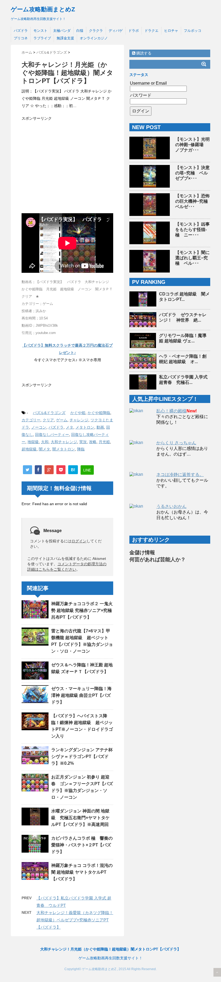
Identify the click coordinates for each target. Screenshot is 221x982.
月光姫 (104, 442)
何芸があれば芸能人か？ (157, 559)
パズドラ (21, 31)
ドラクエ (151, 31)
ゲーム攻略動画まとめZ (43, 9)
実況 (83, 442)
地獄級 (33, 442)
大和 (45, 442)
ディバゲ (116, 31)
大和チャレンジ (64, 442)
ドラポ (133, 31)
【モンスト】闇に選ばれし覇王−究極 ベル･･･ (192, 258)
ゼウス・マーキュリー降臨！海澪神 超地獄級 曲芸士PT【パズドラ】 (81, 695)
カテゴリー (31, 420)
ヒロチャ (171, 31)
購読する (143, 53)
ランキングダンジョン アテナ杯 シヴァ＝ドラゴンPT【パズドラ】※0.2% (84, 756)
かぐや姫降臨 (99, 413)
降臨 (81, 449)
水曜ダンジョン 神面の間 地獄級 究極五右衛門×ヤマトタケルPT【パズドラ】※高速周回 (80, 818)
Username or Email (148, 83)
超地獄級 (29, 449)
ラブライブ (42, 38)
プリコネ (21, 38)
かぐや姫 (77, 413)
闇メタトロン (63, 449)
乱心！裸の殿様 (171, 411)
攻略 (92, 442)
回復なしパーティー (52, 434)
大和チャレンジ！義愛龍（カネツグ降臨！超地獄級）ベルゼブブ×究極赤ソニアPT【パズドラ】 (74, 919)
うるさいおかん (171, 506)
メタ (69, 427)
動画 (100, 427)
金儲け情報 (142, 552)
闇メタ (44, 449)
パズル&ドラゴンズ (49, 413)
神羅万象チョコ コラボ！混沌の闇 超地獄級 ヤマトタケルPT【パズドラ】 (82, 872)
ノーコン (38, 427)
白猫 (79, 31)
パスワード (140, 95)
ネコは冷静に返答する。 (180, 474)
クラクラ (96, 31)
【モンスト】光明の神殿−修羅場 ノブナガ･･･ (192, 144)
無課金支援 (65, 38)
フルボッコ (192, 31)
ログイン (79, 541)
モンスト (40, 31)
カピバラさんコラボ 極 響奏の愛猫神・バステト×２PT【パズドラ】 (82, 845)
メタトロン (84, 427)
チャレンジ (79, 420)
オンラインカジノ (94, 38)
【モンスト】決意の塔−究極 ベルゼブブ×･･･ (192, 173)
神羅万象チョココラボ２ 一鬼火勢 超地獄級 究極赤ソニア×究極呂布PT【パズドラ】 (82, 610)
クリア (48, 420)
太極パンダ (62, 31)
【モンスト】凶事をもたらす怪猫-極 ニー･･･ (192, 229)
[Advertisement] (67, 165)
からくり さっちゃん (176, 442)
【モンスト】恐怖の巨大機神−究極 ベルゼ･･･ (193, 201)
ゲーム (61, 420)
